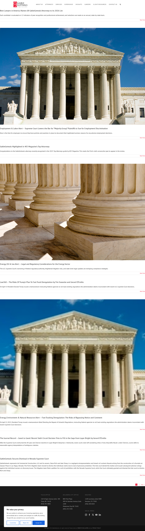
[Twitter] (93, 515)
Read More (142, 20)
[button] (120, 4)
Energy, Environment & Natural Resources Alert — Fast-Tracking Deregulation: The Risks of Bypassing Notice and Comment (51, 417)
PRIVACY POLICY (97, 528)
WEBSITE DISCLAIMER (82, 528)
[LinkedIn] (100, 515)
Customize (13, 523)
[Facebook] (89, 515)
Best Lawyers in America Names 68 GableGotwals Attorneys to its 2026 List (31, 10)
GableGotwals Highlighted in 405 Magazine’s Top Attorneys (24, 146)
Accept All (39, 523)
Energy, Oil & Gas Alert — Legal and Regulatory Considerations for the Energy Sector (35, 264)
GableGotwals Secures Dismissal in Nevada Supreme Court (24, 458)
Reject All (26, 523)
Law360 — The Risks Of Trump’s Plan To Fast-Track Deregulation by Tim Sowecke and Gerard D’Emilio (42, 282)
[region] (25, 516)
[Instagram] (86, 515)
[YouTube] (96, 515)
